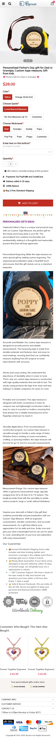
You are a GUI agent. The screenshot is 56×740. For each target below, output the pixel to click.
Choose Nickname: (13, 123)
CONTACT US (7, 708)
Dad (6, 129)
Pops (19, 136)
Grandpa (17, 129)
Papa (39, 129)
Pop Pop (8, 136)
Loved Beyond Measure (15, 109)
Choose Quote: (11, 103)
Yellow (7, 97)
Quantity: (8, 158)
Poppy (29, 136)
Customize (37, 117)
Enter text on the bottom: (17, 143)
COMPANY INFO (8, 699)
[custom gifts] (28, 3)
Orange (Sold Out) (24, 97)
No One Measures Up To (15, 117)
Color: (6, 91)
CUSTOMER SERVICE (11, 704)
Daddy (29, 129)
